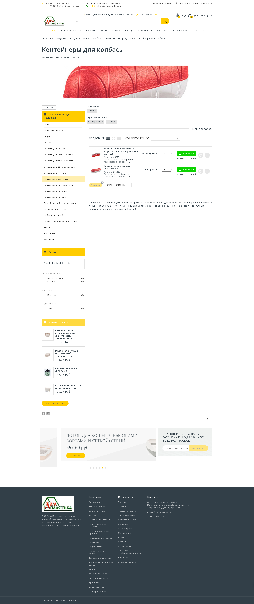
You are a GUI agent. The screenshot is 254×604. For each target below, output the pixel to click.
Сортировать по (137, 138)
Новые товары (58, 322)
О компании (145, 30)
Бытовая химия (97, 506)
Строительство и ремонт (98, 552)
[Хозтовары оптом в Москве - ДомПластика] (54, 21)
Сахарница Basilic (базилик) (66, 369)
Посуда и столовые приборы (86, 38)
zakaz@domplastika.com (108, 6)
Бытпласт (65, 281)
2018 (65, 308)
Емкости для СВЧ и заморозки (60, 166)
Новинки (91, 30)
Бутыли (48, 142)
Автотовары (95, 502)
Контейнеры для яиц (55, 197)
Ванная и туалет (98, 511)
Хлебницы (49, 239)
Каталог (51, 30)
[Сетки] (113, 138)
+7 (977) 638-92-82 (54, 6)
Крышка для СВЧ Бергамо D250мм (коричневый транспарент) (65, 334)
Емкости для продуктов (119, 38)
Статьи (122, 541)
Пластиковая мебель (100, 519)
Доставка (162, 30)
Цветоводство (96, 587)
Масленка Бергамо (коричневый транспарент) (66, 353)
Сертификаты (125, 546)
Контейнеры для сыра (55, 191)
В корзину (56, 455)
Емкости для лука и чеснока (59, 154)
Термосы (48, 227)
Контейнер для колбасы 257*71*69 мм (117, 167)
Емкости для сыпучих (55, 173)
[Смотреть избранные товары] (184, 15)
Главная (46, 38)
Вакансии (123, 557)
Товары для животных (101, 558)
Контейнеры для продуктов (59, 185)
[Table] (108, 138)
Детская (93, 515)
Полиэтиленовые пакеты (98, 525)
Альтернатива (65, 278)
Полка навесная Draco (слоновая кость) (69, 386)
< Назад (49, 107)
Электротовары (97, 591)
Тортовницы (50, 233)
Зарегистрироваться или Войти (195, 3)
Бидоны (48, 136)
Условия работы (182, 30)
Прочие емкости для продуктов (61, 221)
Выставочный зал (71, 30)
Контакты (201, 30)
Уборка (93, 569)
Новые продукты (127, 511)
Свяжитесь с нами (161, 3)
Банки (47, 124)
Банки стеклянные (54, 130)
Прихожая (94, 542)
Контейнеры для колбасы (150, 38)
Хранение (94, 582)
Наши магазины (126, 515)
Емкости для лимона (54, 148)
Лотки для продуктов (55, 209)
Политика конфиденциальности (129, 551)
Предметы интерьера (100, 538)
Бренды (129, 30)
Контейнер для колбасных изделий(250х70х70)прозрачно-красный (121, 151)
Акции (104, 30)
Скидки (116, 30)
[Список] (119, 138)
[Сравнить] (207, 155)
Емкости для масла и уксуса (58, 160)
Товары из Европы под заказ (101, 563)
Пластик (65, 295)
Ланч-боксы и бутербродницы (60, 203)
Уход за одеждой (98, 573)
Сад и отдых (95, 546)
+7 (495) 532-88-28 (54, 3)
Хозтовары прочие (99, 578)
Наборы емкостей (53, 215)
